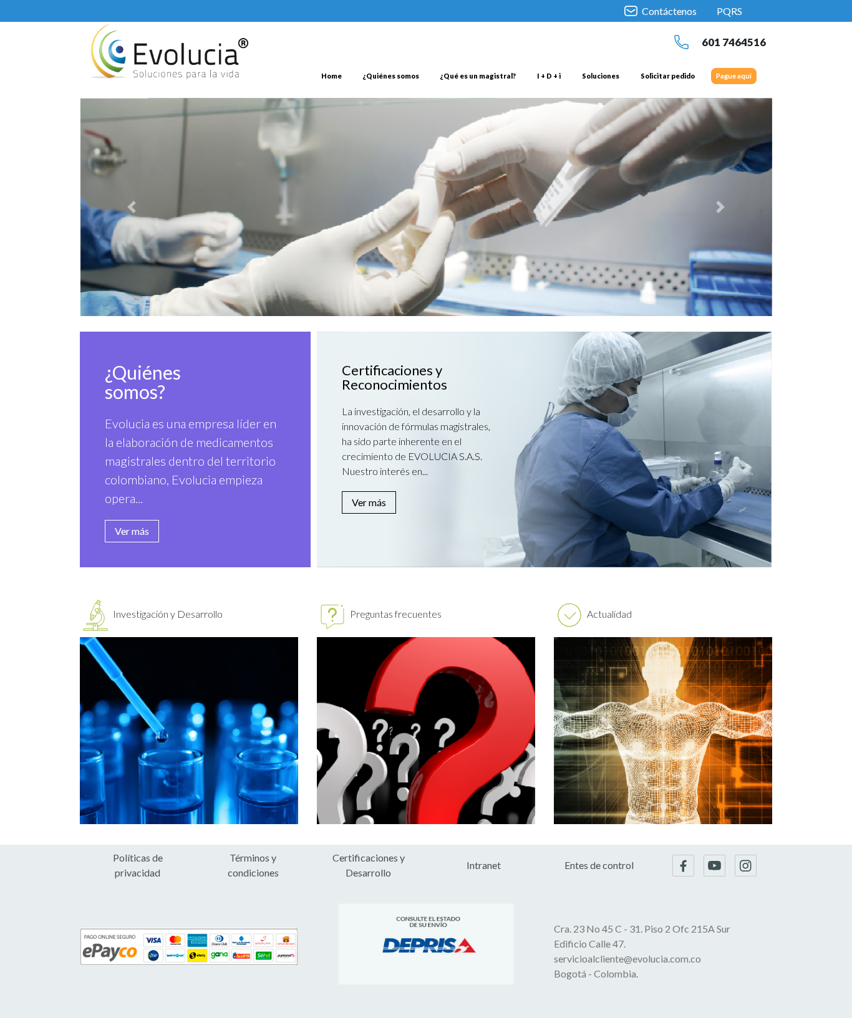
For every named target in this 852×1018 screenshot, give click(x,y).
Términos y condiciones (253, 865)
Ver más (132, 531)
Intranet (484, 865)
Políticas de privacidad (138, 865)
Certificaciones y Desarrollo (368, 865)
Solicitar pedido (668, 76)
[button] (132, 207)
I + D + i (549, 76)
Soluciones (600, 76)
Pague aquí (734, 76)
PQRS (729, 11)
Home (331, 76)
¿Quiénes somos (391, 76)
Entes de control (599, 865)
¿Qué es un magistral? (478, 76)
